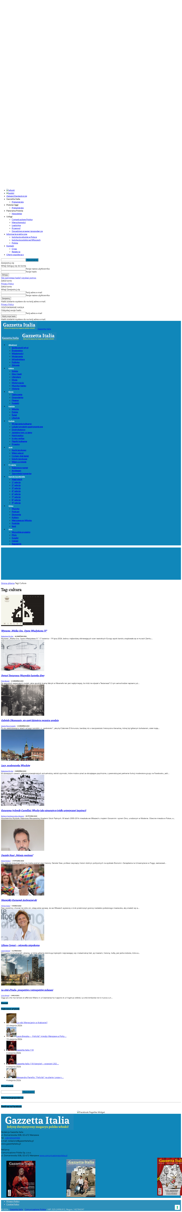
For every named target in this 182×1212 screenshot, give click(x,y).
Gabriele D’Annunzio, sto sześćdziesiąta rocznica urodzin (30, 720)
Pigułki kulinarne (19, 441)
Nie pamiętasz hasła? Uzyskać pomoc (18, 277)
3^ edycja (16, 488)
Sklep (10, 529)
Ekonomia (16, 514)
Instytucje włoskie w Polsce (24, 237)
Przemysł (16, 228)
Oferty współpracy (15, 254)
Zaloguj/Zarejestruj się (16, 196)
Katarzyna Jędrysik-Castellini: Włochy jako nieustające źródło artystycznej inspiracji (43, 810)
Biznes (11, 392)
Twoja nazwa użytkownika (38, 268)
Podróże (12, 406)
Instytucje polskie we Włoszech (26, 240)
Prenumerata (18, 202)
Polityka (15, 362)
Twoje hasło (31, 271)
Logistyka (16, 225)
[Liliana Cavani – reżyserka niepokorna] (22, 939)
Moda (14, 379)
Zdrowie (15, 365)
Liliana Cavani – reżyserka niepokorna (20, 945)
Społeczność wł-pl (20, 347)
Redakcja (16, 251)
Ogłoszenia (17, 394)
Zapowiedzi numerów (21, 473)
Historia (15, 388)
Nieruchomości (19, 222)
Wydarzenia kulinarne (22, 423)
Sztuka (15, 371)
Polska (15, 243)
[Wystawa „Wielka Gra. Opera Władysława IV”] (22, 625)
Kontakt (10, 245)
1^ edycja (16, 482)
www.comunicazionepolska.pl (53, 1155)
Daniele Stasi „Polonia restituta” (17, 855)
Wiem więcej (17, 453)
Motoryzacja (18, 382)
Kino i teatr (17, 374)
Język (10, 447)
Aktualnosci (13, 345)
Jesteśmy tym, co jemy (22, 432)
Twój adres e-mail (34, 292)
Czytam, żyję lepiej (20, 456)
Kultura (11, 368)
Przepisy (16, 444)
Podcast (15, 511)
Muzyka (15, 508)
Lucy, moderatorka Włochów (15, 765)
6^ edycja (16, 494)
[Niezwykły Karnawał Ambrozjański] (22, 894)
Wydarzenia (17, 356)
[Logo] (10, 339)
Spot (14, 526)
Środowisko (17, 350)
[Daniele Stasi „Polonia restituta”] (22, 850)
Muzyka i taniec (19, 385)
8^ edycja (16, 500)
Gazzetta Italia (16, 1209)
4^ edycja (16, 491)
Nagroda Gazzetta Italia (17, 477)
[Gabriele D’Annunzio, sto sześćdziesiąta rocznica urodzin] (22, 715)
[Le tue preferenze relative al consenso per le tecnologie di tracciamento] (177, 1207)
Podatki (15, 403)
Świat (14, 415)
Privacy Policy (7, 283)
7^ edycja (16, 497)
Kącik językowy (19, 450)
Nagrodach (17, 479)
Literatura (16, 377)
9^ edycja (16, 502)
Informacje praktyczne (16, 234)
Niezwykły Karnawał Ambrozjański (19, 900)
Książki (15, 538)
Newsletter (17, 213)
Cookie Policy (12, 1204)
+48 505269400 (12, 1138)
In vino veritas (18, 438)
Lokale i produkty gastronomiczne (27, 426)
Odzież (15, 541)
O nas (14, 248)
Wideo (11, 506)
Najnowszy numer (20, 467)
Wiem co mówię (19, 461)
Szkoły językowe (19, 459)
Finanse (15, 400)
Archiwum (16, 470)
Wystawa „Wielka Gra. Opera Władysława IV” (24, 631)
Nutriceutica (17, 435)
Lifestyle (16, 418)
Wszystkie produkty (21, 532)
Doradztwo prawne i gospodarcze (27, 231)
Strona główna (8, 583)
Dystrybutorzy (18, 429)
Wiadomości (17, 353)
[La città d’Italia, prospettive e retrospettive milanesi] (22, 984)
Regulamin (16, 543)
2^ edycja (16, 485)
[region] (91, 564)
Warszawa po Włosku (22, 520)
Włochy (15, 409)
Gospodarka (17, 397)
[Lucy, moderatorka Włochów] (22, 760)
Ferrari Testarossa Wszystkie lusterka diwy (22, 675)
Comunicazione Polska (22, 219)
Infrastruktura (18, 359)
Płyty (14, 535)
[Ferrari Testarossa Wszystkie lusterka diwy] (22, 670)
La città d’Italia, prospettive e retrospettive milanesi (27, 990)
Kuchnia (11, 421)
